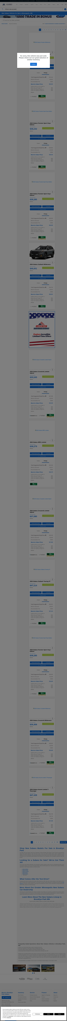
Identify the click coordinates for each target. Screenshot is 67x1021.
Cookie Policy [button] (10, 1016)
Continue (33, 64)
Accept (59, 1014)
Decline (48, 1014)
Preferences (37, 1014)
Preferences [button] (9, 1017)
